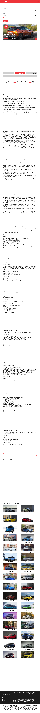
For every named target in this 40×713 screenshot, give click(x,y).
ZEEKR (34, 709)
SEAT (34, 708)
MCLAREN (26, 707)
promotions (23, 697)
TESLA (19, 709)
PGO (13, 708)
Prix (21, 82)
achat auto (26, 699)
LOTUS (13, 707)
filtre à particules (23, 185)
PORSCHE (18, 708)
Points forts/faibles (31, 73)
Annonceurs (17, 693)
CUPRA (16, 705)
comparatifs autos (16, 698)
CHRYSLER (8, 705)
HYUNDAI (12, 706)
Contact (14, 693)
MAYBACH (21, 707)
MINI (33, 707)
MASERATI (18, 707)
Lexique (23, 692)
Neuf (5, 17)
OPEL (8, 708)
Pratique (7, 81)
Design (7, 78)
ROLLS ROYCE (25, 708)
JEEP (25, 706)
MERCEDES (29, 707)
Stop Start (13, 185)
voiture (27, 96)
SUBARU (14, 709)
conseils (17, 702)
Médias (22, 693)
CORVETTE (13, 705)
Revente (22, 83)
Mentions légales (32, 692)
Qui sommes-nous (18, 692)
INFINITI (17, 706)
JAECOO (21, 706)
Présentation (20, 73)
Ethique (30, 693)
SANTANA (32, 708)
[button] (5, 38)
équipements (7, 232)
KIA (27, 706)
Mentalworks (4, 700)
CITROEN (11, 705)
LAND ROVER (4, 707)
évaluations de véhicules (32, 697)
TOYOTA (21, 709)
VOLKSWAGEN (27, 709)
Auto (24, 173)
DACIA (19, 705)
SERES (36, 708)
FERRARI (30, 705)
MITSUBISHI (35, 707)
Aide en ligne (27, 692)
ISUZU (19, 706)
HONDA (7, 706)
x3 (20, 241)
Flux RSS (14, 692)
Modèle (4, 13)
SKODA (6, 709)
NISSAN (4, 708)
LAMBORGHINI (32, 706)
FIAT (32, 705)
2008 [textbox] (5, 15)
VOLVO (30, 709)
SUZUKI (17, 709)
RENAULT (21, 708)
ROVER (28, 708)
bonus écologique (20, 701)
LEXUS (11, 707)
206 (21, 205)
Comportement (8, 83)
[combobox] (20, 11)
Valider (5, 21)
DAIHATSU (24, 705)
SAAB (29, 708)
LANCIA (35, 706)
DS (28, 705)
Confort (7, 82)
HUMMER (9, 706)
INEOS (15, 706)
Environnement (23, 81)
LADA (28, 706)
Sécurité (22, 78)
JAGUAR (24, 706)
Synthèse (8, 73)
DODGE (27, 705)
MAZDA (24, 707)
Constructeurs (26, 693)
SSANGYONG (11, 709)
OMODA (6, 708)
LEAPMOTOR (8, 707)
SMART (8, 709)
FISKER (34, 705)
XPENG (32, 709)
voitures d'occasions (29, 701)
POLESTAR (15, 708)
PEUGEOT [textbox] (6, 10)
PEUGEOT (11, 708)
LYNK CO (15, 707)
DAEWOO (21, 705)
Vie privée (33, 693)
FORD (36, 705)
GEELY (5, 706)
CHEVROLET (4, 705)
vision (21, 127)
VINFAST (24, 709)
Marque (4, 8)
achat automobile (26, 702)
